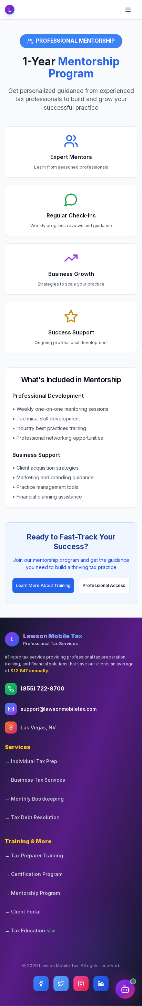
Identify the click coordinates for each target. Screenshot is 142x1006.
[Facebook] (41, 983)
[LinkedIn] (101, 983)
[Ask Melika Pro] (125, 989)
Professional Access (104, 585)
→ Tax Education (30, 930)
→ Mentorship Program (32, 893)
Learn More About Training (43, 585)
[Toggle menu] (129, 9)
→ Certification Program (33, 874)
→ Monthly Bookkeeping (34, 799)
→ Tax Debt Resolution (32, 817)
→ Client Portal (23, 911)
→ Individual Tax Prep (31, 761)
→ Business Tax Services (35, 780)
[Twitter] (61, 983)
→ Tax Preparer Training (34, 855)
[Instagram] (81, 983)
